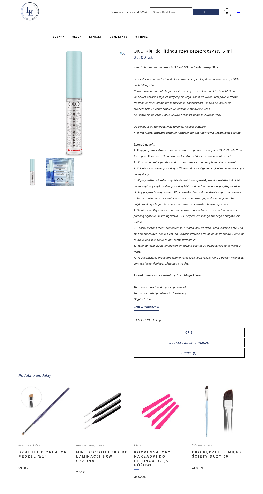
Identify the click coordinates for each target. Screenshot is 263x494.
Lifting (157, 320)
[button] (122, 53)
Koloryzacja (25, 445)
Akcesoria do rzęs (86, 445)
